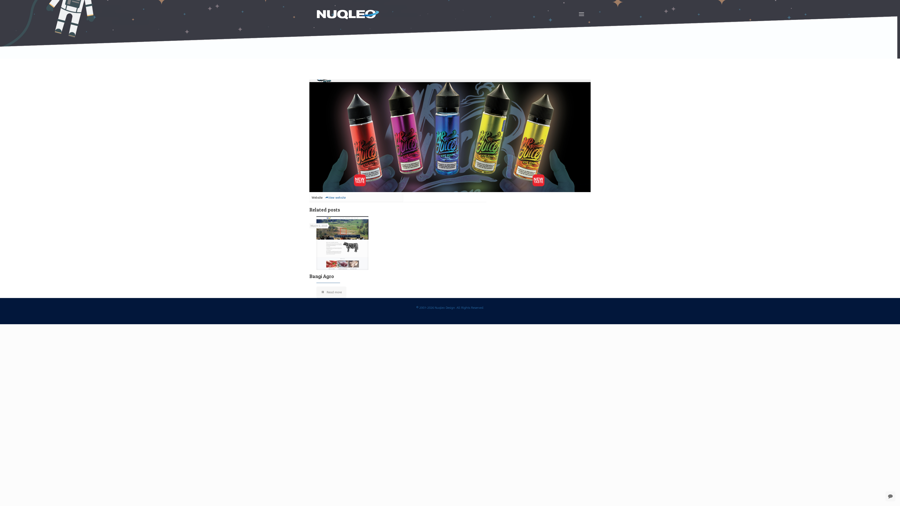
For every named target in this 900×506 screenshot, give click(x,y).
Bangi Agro (321, 276)
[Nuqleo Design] (348, 14)
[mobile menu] (581, 14)
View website (337, 197)
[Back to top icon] (877, 496)
